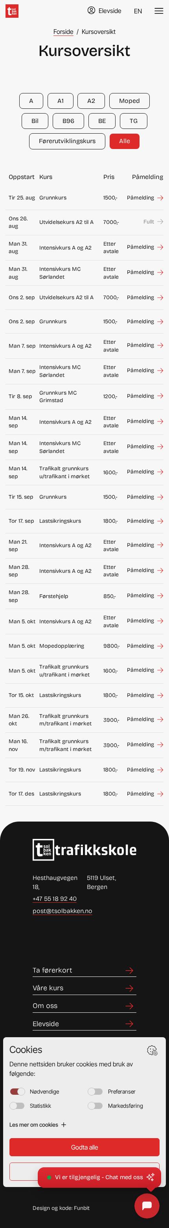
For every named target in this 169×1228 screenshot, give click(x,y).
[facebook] (42, 939)
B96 (68, 121)
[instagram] (95, 939)
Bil (35, 121)
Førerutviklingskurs (67, 141)
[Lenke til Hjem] (84, 850)
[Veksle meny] (158, 11)
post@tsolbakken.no (62, 911)
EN (138, 11)
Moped (129, 100)
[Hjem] (12, 11)
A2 (91, 100)
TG (134, 121)
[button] (99, 1177)
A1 (60, 100)
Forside (63, 31)
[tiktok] (68, 939)
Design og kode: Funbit (61, 1208)
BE (102, 121)
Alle (124, 141)
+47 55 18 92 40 (55, 898)
